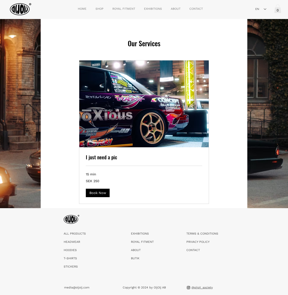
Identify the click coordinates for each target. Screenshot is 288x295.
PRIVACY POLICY (198, 241)
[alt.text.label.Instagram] (188, 287)
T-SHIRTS (70, 258)
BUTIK (135, 258)
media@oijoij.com (76, 287)
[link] (144, 157)
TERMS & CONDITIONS (202, 233)
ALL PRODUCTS (75, 233)
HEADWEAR (72, 241)
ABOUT (136, 250)
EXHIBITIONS (140, 233)
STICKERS (71, 266)
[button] (277, 8)
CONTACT (193, 250)
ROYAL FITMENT (142, 241)
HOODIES (70, 250)
